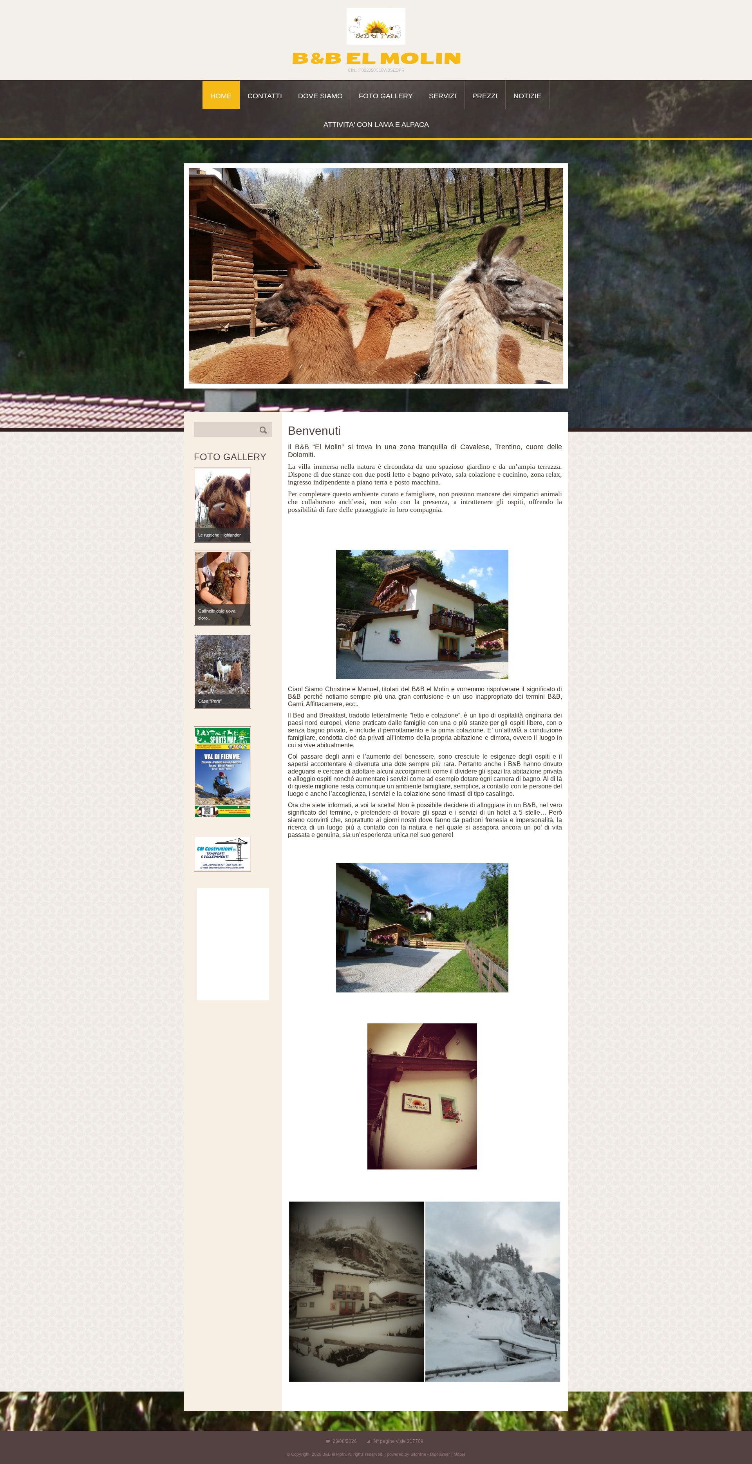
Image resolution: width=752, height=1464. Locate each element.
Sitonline (418, 1454)
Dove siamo (320, 96)
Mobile (460, 1454)
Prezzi (484, 96)
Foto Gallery (386, 96)
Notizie (527, 96)
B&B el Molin (376, 58)
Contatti (265, 96)
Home (220, 96)
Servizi (442, 96)
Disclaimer (440, 1454)
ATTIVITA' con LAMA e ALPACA (376, 124)
